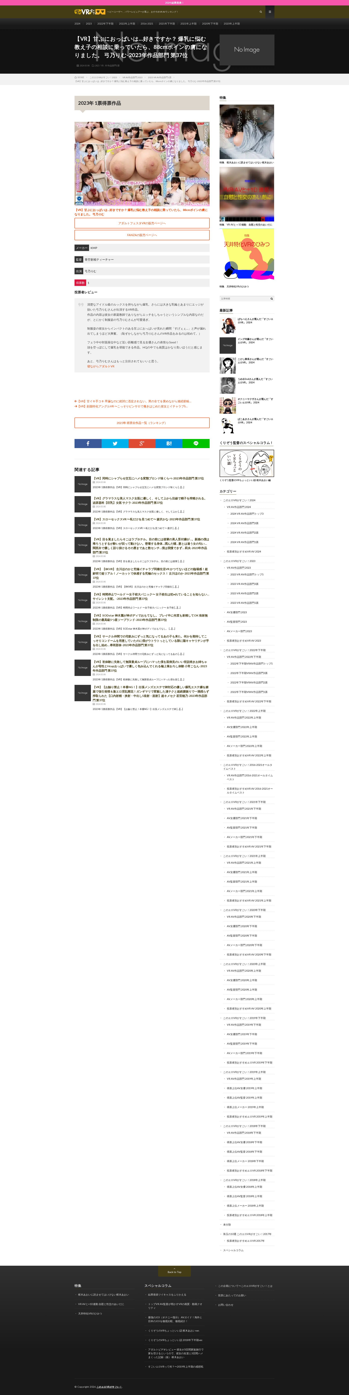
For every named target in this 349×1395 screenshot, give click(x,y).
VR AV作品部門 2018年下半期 (244, 1132)
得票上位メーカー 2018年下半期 (245, 1161)
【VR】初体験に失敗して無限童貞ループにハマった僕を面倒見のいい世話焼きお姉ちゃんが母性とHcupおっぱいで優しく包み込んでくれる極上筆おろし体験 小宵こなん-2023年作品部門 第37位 (150, 666)
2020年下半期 (210, 23)
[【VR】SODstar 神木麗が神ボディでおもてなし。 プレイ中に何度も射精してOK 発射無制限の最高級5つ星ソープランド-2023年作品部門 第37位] (83, 621)
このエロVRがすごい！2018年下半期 (244, 1125)
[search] (271, 298)
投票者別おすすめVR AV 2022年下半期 (249, 701)
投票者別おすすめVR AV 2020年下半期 (249, 954)
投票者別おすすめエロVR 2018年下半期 (249, 1170)
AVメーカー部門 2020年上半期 (244, 999)
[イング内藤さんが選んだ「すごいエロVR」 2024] (228, 345)
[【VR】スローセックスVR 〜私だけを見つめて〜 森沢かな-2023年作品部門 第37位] (83, 525)
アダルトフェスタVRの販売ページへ (142, 223)
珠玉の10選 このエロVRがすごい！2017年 (247, 1234)
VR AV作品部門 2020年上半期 (244, 970)
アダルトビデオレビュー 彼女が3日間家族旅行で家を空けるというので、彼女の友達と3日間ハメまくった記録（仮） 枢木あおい (176, 1353)
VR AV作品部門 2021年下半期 (244, 808)
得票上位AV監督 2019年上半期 (244, 1097)
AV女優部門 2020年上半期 (242, 980)
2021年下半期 (167, 23)
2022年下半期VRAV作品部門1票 (249, 691)
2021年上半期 (188, 23)
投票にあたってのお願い (232, 1295)
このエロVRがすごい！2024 (239, 500)
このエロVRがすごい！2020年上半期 (244, 963)
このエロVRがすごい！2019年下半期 (244, 1017)
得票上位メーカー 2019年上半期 (245, 1107)
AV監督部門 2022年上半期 (242, 736)
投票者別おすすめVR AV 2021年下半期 (249, 846)
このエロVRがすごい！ (109, 1386)
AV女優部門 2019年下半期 (242, 1034)
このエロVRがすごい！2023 (239, 560)
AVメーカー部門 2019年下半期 (244, 1053)
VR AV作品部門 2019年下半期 (244, 1024)
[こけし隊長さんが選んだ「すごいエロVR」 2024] (228, 365)
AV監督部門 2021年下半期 (242, 827)
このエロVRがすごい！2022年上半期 (244, 710)
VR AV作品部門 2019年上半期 (244, 1078)
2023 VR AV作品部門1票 (107, 65)
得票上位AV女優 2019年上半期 (244, 1088)
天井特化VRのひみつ (90, 1313)
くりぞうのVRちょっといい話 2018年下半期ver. (175, 1340)
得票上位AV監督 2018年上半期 (244, 1196)
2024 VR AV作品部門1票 (244, 542)
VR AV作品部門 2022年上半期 (244, 717)
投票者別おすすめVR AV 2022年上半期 (249, 755)
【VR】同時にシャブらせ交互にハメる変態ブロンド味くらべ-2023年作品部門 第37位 (148, 478)
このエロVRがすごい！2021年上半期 (244, 855)
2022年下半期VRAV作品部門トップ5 (251, 663)
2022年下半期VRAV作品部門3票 (249, 672)
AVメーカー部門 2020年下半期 (244, 945)
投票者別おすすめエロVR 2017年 (246, 1240)
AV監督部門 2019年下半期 (242, 1043)
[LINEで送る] (196, 443)
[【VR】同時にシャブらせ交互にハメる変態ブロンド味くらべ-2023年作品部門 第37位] (83, 484)
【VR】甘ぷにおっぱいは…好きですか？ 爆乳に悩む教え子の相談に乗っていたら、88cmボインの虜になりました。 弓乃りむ (141, 212)
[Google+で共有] (142, 443)
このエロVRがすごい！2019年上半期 (244, 1071)
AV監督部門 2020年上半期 (242, 989)
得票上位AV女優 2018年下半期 (244, 1142)
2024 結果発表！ (174, 2)
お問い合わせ (225, 1304)
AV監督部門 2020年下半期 (242, 935)
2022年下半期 (105, 23)
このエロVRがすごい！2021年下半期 (244, 801)
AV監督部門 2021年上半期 (242, 881)
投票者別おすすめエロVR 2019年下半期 (249, 1062)
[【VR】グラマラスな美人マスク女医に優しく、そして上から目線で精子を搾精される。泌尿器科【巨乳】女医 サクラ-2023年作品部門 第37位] (83, 504)
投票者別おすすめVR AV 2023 (244, 640)
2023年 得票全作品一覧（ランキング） (142, 422)
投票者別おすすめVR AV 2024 (244, 551)
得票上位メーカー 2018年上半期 (245, 1205)
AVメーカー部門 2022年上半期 (244, 745)
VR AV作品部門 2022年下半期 (244, 656)
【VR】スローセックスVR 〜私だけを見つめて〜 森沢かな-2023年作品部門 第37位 (146, 519)
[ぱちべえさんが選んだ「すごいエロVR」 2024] (228, 325)
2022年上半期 (127, 23)
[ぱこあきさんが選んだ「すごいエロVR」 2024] (228, 425)
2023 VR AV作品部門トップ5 (247, 574)
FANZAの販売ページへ (142, 235)
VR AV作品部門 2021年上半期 (244, 862)
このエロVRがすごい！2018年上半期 (244, 1180)
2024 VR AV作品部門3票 (244, 523)
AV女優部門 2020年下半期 (242, 926)
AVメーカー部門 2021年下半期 (244, 837)
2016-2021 (147, 23)
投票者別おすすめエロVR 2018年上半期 (249, 1215)
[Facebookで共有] (88, 443)
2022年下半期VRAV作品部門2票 (249, 682)
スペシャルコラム (233, 1250)
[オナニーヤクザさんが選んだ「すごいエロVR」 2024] (228, 405)
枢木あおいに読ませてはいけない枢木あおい (103, 1294)
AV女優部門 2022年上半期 (242, 727)
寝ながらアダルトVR (100, 366)
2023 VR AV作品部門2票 (244, 593)
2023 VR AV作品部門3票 (244, 583)
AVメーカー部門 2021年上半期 (244, 891)
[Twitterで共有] (115, 443)
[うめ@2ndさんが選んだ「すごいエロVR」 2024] (228, 385)
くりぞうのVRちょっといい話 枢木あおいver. (173, 1330)
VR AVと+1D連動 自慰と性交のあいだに (101, 1304)
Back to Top (174, 1272)
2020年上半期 (232, 23)
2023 (89, 23)
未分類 (227, 1224)
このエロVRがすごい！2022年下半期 (244, 650)
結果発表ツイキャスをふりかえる (167, 1294)
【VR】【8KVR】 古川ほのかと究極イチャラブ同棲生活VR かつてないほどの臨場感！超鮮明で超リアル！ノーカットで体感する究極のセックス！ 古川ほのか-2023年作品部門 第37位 (151, 573)
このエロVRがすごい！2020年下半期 (244, 909)
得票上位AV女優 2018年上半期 (244, 1186)
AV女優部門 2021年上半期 (242, 872)
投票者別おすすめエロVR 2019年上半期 (249, 1116)
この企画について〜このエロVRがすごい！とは (245, 1285)
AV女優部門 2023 (237, 612)
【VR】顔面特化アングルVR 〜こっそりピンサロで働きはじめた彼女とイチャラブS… (132, 406)
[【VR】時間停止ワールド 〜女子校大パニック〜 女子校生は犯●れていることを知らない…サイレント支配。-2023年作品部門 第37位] (83, 600)
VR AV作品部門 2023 (239, 567)
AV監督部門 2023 (237, 621)
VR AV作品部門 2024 (239, 506)
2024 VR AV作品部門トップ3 (247, 513)
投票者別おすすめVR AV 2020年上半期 (249, 1008)
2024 (77, 23)
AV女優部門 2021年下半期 (242, 818)
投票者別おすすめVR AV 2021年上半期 (249, 900)
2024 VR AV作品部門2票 (244, 532)
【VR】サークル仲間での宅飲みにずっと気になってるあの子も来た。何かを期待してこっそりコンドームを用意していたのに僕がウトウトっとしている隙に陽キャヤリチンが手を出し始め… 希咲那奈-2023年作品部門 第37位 (151, 640)
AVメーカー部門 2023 (239, 631)
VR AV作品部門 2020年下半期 (244, 916)
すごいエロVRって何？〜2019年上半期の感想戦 (175, 1366)
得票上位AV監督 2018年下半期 (244, 1151)
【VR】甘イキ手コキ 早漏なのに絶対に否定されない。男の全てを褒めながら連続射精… (134, 401)
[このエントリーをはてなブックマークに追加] (169, 443)
